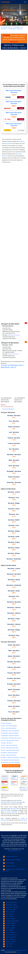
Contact (19, 952)
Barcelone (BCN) (15, 808)
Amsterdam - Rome (10, 909)
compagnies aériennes (14, 850)
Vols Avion (6, 2)
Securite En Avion (10, 866)
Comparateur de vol (6, 27)
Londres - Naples (10, 928)
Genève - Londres (10, 925)
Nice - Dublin (9, 930)
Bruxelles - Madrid (10, 923)
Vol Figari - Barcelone (6, 743)
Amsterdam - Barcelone (12, 921)
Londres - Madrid (10, 918)
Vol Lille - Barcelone (6, 723)
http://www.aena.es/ (13, 354)
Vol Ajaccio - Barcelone (7, 757)
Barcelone (7, 143)
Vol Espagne (16, 27)
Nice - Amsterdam (10, 939)
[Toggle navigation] (25, 2)
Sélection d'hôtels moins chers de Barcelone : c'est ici (14, 46)
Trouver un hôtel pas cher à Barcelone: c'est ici (12, 366)
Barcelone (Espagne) (16, 802)
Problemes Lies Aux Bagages (13, 859)
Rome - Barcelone (10, 932)
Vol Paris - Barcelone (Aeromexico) (10, 750)
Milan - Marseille (10, 911)
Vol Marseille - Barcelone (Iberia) (9, 733)
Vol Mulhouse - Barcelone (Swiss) (10, 735)
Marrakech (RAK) (5, 802)
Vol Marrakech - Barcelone (15, 29)
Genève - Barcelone (10, 937)
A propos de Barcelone (8, 409)
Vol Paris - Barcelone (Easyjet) (9, 726)
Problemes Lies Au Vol (11, 856)
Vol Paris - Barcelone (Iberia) (8, 728)
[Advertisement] (14, 67)
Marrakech (21, 141)
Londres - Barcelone (11, 934)
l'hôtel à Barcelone (11, 812)
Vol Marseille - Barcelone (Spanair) (10, 760)
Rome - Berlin (9, 914)
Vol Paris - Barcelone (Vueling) (9, 745)
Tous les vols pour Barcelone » (11, 766)
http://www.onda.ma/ (14, 335)
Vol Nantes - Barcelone (19, 757)
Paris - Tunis (8, 946)
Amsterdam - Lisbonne (11, 907)
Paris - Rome (9, 944)
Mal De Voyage (9, 863)
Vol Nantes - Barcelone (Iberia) (9, 752)
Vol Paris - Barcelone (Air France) (9, 740)
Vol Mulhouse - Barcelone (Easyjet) (10, 762)
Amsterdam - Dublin (11, 905)
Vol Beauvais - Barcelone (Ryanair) (10, 730)
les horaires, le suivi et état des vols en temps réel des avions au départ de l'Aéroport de (14, 38)
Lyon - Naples (9, 916)
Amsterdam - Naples (11, 902)
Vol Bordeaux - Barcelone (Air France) (11, 738)
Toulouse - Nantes (10, 941)
